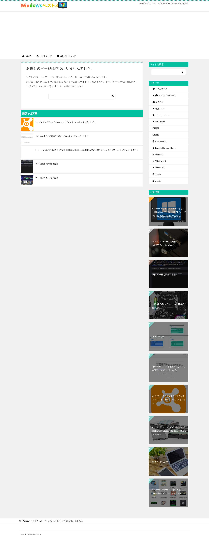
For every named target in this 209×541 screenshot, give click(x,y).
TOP (32, 521)
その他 (157, 174)
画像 (157, 135)
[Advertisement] (104, 32)
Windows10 (160, 161)
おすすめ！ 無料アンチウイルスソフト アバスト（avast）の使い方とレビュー (66, 122)
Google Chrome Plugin (165, 148)
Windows (158, 154)
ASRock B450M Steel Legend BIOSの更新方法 (169, 306)
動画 (157, 128)
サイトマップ (158, 337)
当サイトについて (160, 462)
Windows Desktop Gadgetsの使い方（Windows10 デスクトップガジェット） (168, 493)
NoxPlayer (160, 122)
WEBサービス (160, 141)
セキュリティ (161, 89)
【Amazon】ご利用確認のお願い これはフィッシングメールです (62, 136)
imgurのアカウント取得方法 (47, 178)
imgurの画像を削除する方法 (47, 164)
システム (159, 102)
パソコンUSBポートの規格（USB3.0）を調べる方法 (164, 243)
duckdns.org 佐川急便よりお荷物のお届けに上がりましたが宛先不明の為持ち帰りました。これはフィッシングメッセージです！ (87, 150)
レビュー (158, 181)
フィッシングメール (167, 95)
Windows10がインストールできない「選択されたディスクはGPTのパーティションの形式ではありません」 (169, 212)
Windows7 (160, 167)
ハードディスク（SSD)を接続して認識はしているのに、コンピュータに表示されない (169, 430)
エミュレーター (161, 115)
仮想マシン (160, 109)
